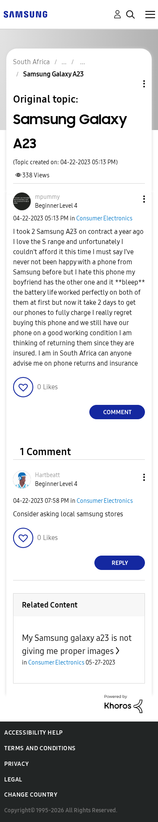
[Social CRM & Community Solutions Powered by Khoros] (123, 704)
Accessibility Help (33, 732)
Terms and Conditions (40, 748)
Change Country (30, 794)
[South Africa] (25, 14)
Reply (120, 563)
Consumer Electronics (104, 218)
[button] (130, 199)
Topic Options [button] (130, 83)
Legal (13, 779)
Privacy (16, 764)
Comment (117, 412)
